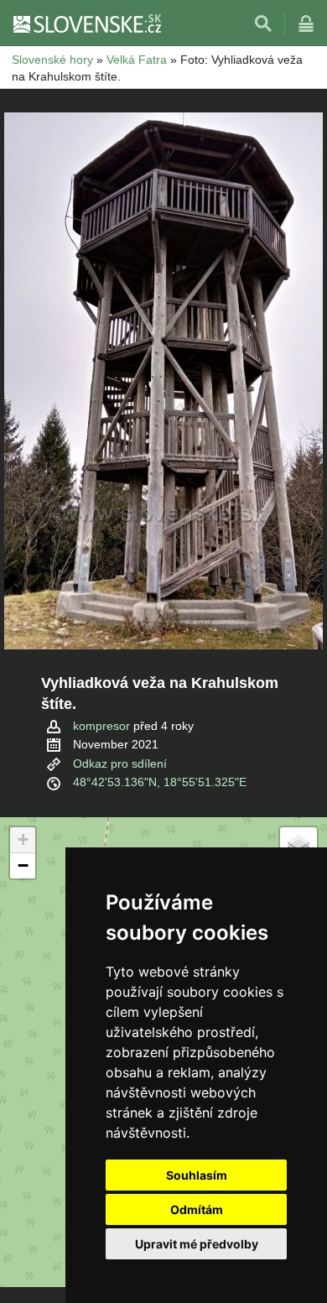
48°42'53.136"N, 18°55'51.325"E (160, 782)
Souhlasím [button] (196, 1175)
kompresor (101, 725)
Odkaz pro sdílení (120, 763)
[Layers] (298, 845)
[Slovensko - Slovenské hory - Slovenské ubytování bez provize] (86, 23)
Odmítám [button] (196, 1209)
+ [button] (23, 839)
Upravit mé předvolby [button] (196, 1244)
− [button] (23, 865)
